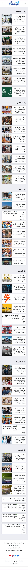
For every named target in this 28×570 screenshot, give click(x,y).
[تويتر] (15, 556)
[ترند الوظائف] (14, 3)
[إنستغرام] (13, 556)
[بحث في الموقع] (2, 3)
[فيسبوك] (18, 556)
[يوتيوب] (10, 556)
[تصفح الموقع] (25, 3)
